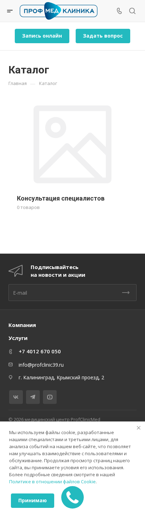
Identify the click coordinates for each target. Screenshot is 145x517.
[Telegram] (33, 397)
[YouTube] (50, 397)
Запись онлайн (42, 35)
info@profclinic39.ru (41, 364)
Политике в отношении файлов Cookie (52, 481)
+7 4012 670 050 (40, 351)
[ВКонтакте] (16, 397)
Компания (22, 324)
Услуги (17, 337)
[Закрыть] (138, 427)
